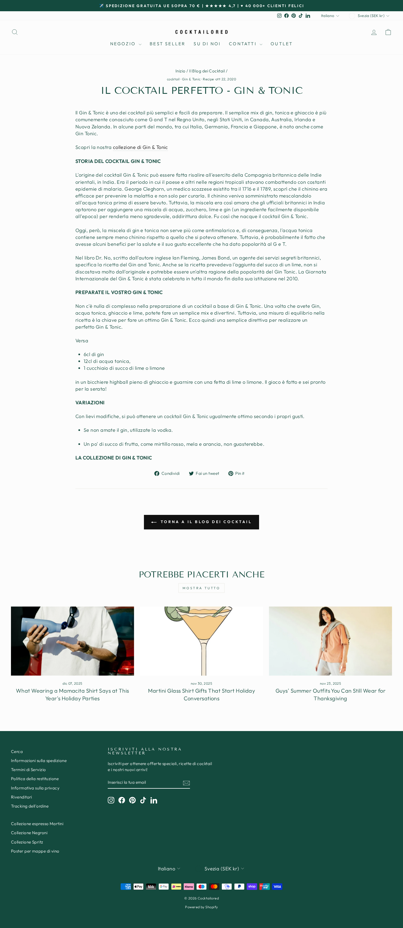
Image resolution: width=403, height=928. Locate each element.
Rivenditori (21, 797)
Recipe (208, 79)
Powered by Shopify (201, 907)
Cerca (17, 751)
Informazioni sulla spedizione (39, 760)
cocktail (173, 79)
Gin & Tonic (191, 79)
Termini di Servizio (28, 769)
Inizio (180, 71)
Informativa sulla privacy (35, 788)
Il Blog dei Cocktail (207, 71)
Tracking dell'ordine (30, 806)
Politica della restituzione (35, 778)
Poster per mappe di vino (35, 851)
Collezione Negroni (29, 832)
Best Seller (167, 43)
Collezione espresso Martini (37, 823)
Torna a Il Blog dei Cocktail (205, 521)
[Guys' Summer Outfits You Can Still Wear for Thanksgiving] (330, 641)
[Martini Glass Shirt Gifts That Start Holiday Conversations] (201, 641)
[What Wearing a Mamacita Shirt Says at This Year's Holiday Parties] (72, 641)
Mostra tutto (201, 588)
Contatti (243, 43)
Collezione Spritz (27, 842)
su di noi (207, 43)
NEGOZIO (124, 43)
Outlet (282, 43)
